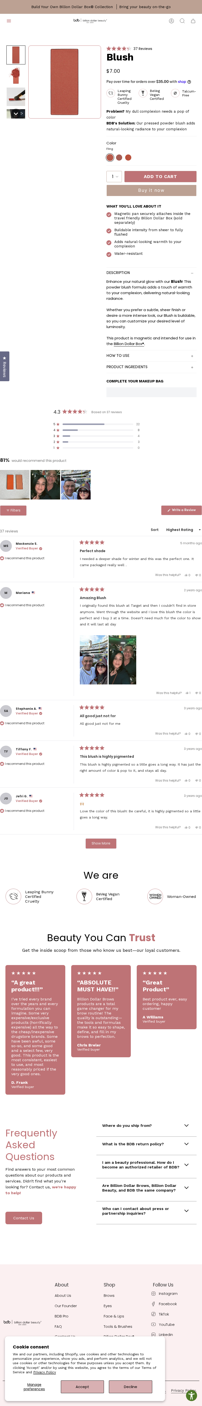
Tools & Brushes (118, 1326)
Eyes (108, 1305)
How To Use (117, 356)
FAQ (58, 1326)
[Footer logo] (22, 1322)
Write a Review (186, 511)
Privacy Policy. (184, 1390)
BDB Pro (61, 1316)
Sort (155, 529)
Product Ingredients (127, 367)
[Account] (171, 21)
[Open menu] (9, 21)
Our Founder (66, 1305)
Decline (130, 1386)
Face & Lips (114, 1316)
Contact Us (23, 1218)
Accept (82, 1386)
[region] (46, 484)
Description (118, 273)
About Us (63, 1295)
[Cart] (193, 21)
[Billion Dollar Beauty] (90, 21)
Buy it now (151, 190)
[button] (15, 54)
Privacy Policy (44, 1372)
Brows (109, 1295)
